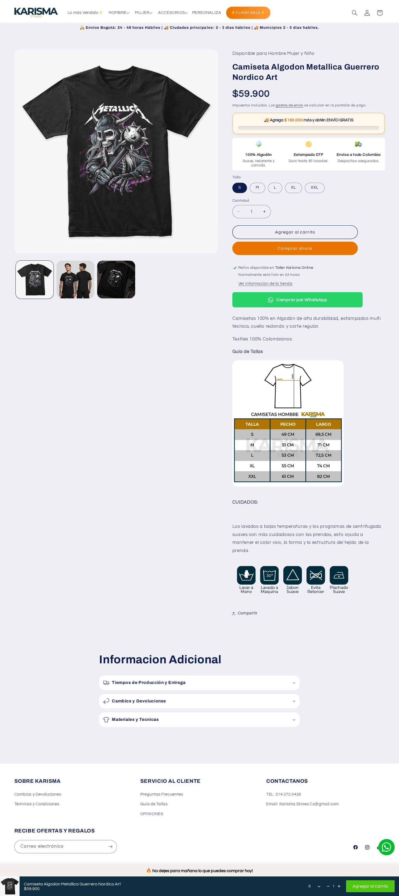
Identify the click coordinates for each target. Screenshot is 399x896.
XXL (315, 187)
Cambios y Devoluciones (37, 794)
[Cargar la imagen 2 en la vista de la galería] (75, 280)
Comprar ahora (295, 248)
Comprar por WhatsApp (301, 300)
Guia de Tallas (154, 804)
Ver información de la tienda (265, 284)
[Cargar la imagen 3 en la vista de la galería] (116, 280)
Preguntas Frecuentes (161, 794)
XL (293, 187)
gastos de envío (289, 105)
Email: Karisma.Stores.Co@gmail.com (302, 804)
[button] (118, 13)
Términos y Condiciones (36, 804)
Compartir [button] (248, 613)
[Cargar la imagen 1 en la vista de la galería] (35, 280)
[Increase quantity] (339, 886)
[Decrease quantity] (328, 886)
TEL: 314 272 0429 (283, 794)
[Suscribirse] (110, 846)
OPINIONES (151, 814)
